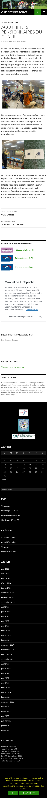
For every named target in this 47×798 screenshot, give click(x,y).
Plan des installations (23, 267)
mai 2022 (5, 716)
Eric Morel (22, 42)
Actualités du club (9, 23)
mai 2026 (5, 569)
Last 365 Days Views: (10, 758)
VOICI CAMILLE (9, 213)
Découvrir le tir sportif (23, 250)
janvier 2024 (6, 697)
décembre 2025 (7, 592)
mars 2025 (5, 630)
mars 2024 (5, 687)
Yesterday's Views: (9, 751)
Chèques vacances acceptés (12, 367)
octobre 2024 (6, 654)
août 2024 (5, 664)
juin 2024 (5, 673)
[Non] (43, 786)
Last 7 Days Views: (9, 754)
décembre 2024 (7, 645)
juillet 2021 (6, 721)
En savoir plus (29, 793)
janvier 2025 (6, 640)
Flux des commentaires (10, 515)
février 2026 (6, 583)
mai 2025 (5, 621)
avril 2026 (5, 573)
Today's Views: (7, 749)
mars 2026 (5, 578)
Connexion (5, 506)
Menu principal (44, 12)
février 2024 (6, 692)
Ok (13, 793)
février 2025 (6, 635)
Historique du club (8, 551)
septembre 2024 (7, 659)
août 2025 (5, 607)
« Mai (4, 479)
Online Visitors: (7, 746)
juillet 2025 (6, 611)
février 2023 (6, 706)
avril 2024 (5, 683)
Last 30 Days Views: (9, 756)
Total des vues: (7, 761)
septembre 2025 (7, 602)
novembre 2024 (7, 649)
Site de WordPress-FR (10, 520)
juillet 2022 (6, 711)
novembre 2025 (7, 597)
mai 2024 (5, 678)
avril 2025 (5, 626)
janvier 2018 (6, 725)
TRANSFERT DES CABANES (12, 222)
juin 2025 (5, 616)
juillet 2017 (6, 730)
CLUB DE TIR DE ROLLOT (14, 12)
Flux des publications (9, 510)
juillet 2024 (6, 668)
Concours (5, 547)
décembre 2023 (7, 702)
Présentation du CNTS (23, 258)
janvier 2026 (6, 588)
